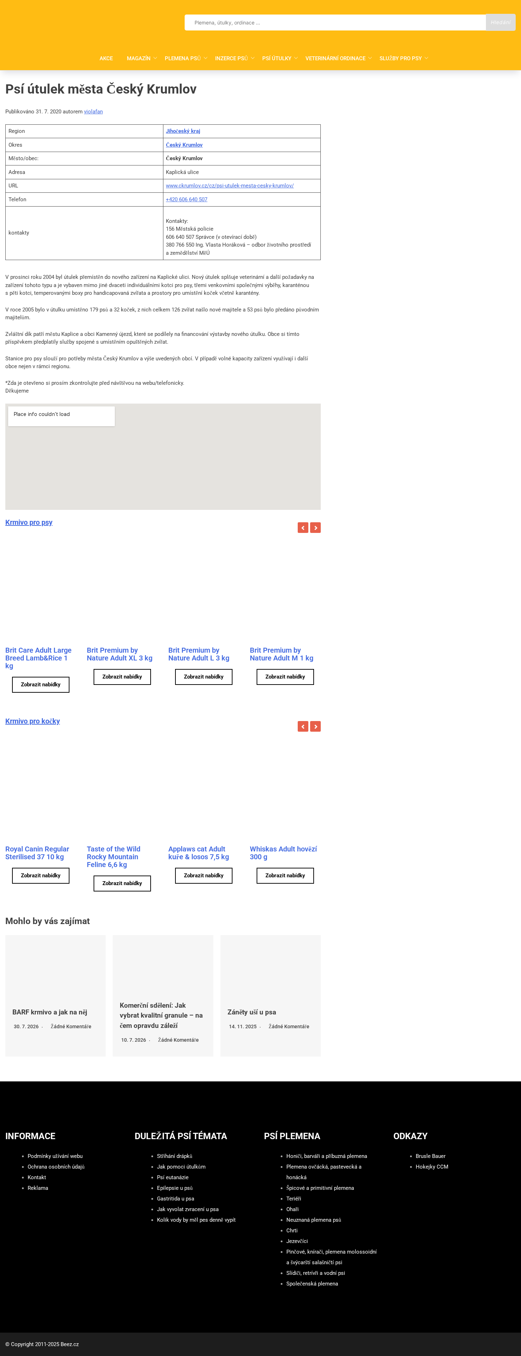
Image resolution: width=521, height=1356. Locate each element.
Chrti (292, 1230)
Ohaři (292, 1209)
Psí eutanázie (173, 1177)
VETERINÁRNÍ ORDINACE (335, 58)
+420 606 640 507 (186, 199)
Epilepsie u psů (175, 1188)
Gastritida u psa (175, 1198)
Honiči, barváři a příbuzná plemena (326, 1156)
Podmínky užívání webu (55, 1156)
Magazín (139, 58)
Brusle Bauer (431, 1156)
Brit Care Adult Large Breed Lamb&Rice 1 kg (38, 658)
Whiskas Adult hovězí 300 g (283, 853)
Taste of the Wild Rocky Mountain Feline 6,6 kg (113, 856)
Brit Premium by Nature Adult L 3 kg (198, 654)
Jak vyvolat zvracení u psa (188, 1209)
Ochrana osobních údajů (56, 1167)
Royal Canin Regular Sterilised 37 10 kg (37, 853)
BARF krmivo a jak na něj (49, 1012)
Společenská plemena (312, 1284)
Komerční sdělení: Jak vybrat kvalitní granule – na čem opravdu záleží (161, 1015)
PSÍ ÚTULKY (276, 58)
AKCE (106, 58)
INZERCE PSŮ (231, 58)
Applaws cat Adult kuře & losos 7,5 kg (198, 853)
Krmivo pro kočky (32, 721)
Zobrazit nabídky (41, 684)
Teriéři (293, 1198)
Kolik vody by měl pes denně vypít (196, 1220)
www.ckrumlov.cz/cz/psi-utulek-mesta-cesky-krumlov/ (230, 185)
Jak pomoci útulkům (181, 1167)
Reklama (38, 1188)
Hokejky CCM (432, 1167)
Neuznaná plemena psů (313, 1220)
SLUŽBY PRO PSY (401, 58)
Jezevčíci (297, 1241)
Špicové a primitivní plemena (320, 1188)
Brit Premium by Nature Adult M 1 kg (281, 654)
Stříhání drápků (174, 1156)
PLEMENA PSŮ (183, 58)
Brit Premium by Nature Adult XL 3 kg (119, 654)
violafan (93, 111)
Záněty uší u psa (252, 1012)
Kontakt (37, 1177)
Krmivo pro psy (28, 522)
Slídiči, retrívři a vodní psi (315, 1273)
